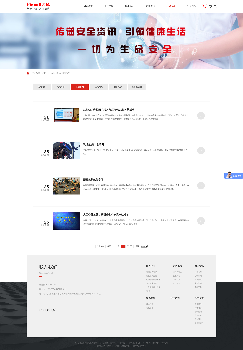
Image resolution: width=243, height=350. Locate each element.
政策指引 (42, 87)
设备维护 (118, 87)
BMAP (155, 343)
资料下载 (198, 287)
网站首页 (88, 6)
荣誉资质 (176, 280)
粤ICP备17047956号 (104, 346)
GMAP (164, 343)
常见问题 (198, 283)
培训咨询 (66, 73)
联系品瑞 (192, 6)
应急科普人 (177, 272)
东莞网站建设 (133, 343)
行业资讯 (198, 280)
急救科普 (61, 87)
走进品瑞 (108, 6)
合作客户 (176, 283)
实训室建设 (137, 87)
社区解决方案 (151, 276)
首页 (44, 73)
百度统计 (113, 343)
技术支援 (171, 6)
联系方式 (149, 304)
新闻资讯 (150, 6)
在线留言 (149, 308)
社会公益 (198, 272)
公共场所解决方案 (153, 287)
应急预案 (99, 87)
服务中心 (129, 6)
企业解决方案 (151, 283)
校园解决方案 (151, 272)
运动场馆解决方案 (153, 280)
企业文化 (176, 276)
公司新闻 (198, 276)
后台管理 (146, 343)
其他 (148, 291)
